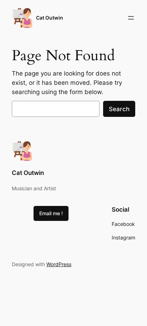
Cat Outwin (49, 18)
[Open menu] (131, 18)
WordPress (58, 264)
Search (119, 109)
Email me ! (51, 213)
